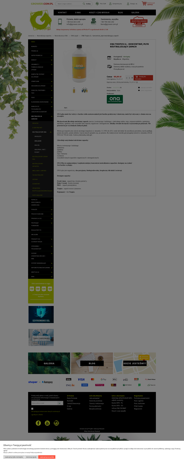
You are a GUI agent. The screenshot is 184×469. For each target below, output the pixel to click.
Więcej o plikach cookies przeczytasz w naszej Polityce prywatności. (22, 452)
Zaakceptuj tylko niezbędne (14, 457)
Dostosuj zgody (31, 457)
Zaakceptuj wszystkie (47, 457)
